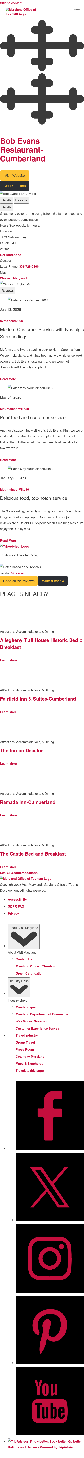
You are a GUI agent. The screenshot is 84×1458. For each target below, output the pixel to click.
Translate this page (30, 1070)
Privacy (13, 913)
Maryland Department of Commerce (42, 1014)
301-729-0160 (29, 266)
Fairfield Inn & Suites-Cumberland (38, 698)
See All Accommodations (19, 872)
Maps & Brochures (29, 1063)
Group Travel (25, 1042)
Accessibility (17, 899)
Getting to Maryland (30, 1056)
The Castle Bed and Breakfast (33, 853)
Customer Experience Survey (37, 1028)
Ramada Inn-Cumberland (27, 802)
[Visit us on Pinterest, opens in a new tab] (50, 1363)
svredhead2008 (11, 321)
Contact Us (24, 959)
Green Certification (30, 973)
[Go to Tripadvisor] (14, 546)
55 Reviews (17, 573)
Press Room (25, 1049)
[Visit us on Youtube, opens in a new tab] (50, 1434)
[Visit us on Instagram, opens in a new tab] (50, 1291)
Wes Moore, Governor (32, 1021)
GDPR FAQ (16, 906)
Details (6, 200)
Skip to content (11, 3)
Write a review (53, 580)
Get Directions (15, 185)
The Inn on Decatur (21, 750)
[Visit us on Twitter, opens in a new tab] (50, 1220)
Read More (8, 379)
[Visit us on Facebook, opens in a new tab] (50, 1148)
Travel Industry (27, 1035)
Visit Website (15, 175)
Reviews (21, 200)
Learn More (8, 660)
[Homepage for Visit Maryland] (22, 12)
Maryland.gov (26, 1007)
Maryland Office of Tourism (35, 966)
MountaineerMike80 (14, 408)
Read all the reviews (19, 580)
